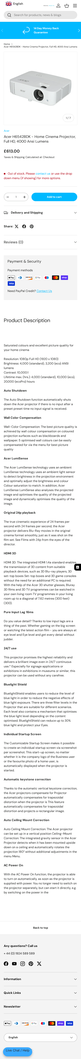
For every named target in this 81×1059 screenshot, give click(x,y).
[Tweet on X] (16, 226)
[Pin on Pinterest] (31, 226)
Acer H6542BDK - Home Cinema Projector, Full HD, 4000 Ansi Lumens (40, 47)
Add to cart (54, 197)
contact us (43, 174)
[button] (67, 6)
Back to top (40, 927)
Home (7, 44)
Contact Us (44, 291)
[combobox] (40, 15)
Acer (6, 130)
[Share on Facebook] (24, 226)
